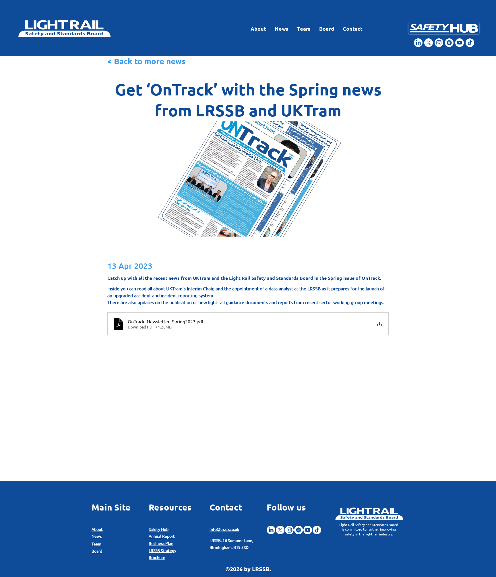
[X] (428, 42)
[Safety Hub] (443, 28)
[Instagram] (439, 42)
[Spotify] (449, 42)
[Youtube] (459, 42)
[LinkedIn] (418, 42)
